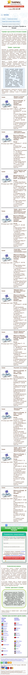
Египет (17, 633)
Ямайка (5, 639)
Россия (17, 642)
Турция (5, 654)
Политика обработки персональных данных (9, 658)
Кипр (4, 648)
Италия (5, 637)
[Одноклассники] (8, 663)
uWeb (5, 666)
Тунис (17, 623)
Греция (5, 628)
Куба (17, 629)
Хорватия (5, 650)
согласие (23, 551)
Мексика (18, 635)
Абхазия (18, 646)
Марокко (18, 628)
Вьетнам (5, 624)
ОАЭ (17, 648)
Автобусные (19, 652)
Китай (17, 637)
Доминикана (19, 624)
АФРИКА (16, 618)
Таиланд (18, 651)
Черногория (6, 644)
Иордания (5, 631)
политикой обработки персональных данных (15, 555)
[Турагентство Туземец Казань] (14, 4)
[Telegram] (4, 663)
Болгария (5, 623)
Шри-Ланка (19, 641)
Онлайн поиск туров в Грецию (14, 529)
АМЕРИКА (17, 619)
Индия (4, 629)
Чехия (4, 640)
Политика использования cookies (18, 660)
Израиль (5, 626)
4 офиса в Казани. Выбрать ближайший (14, 6)
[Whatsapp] (2, 663)
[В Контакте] (6, 663)
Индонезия (5, 635)
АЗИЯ (2, 619)
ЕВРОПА (3, 618)
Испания (5, 633)
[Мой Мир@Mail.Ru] (11, 663)
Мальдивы (18, 645)
